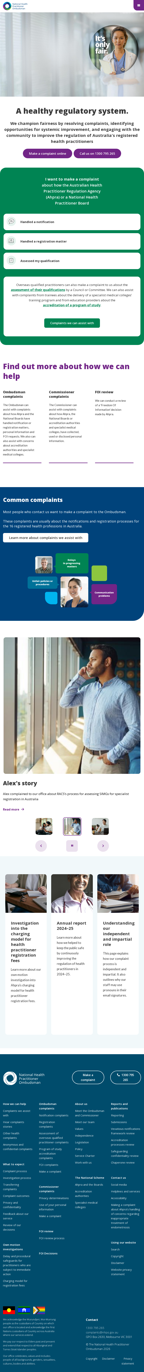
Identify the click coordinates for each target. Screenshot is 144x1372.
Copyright (117, 1256)
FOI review (46, 1231)
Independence (84, 1135)
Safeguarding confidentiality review (125, 1153)
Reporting (117, 1115)
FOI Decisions (48, 1253)
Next (103, 846)
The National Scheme (89, 1177)
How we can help (14, 1104)
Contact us (118, 1177)
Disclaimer (117, 1263)
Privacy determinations (54, 1198)
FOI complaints (48, 1165)
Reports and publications (119, 1106)
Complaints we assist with (16, 1113)
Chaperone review (123, 1162)
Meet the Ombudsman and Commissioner (89, 1113)
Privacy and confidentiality (12, 1205)
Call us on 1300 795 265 (97, 153)
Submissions (119, 1122)
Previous (41, 846)
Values (79, 1129)
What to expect (13, 1164)
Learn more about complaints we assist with (45, 537)
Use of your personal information (52, 1207)
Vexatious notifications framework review (125, 1131)
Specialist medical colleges (86, 1205)
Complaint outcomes (16, 1196)
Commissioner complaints (49, 1189)
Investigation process (17, 1178)
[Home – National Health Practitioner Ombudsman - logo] (15, 6)
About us (81, 1104)
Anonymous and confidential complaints (17, 1147)
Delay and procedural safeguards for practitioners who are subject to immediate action (17, 1265)
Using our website (123, 1242)
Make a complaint (88, 1077)
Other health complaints (11, 1135)
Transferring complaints (11, 1187)
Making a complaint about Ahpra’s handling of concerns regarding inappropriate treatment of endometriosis (125, 1216)
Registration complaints (47, 1124)
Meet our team (84, 1122)
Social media (119, 1184)
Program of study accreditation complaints (50, 1153)
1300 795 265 (128, 1078)
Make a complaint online (47, 153)
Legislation (82, 1142)
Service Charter (85, 1156)
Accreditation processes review (122, 1142)
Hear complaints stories (13, 1124)
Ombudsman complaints (47, 1106)
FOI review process (51, 1238)
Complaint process (15, 1171)
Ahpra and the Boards (89, 1184)
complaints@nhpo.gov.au (102, 1332)
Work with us (83, 1162)
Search (115, 1249)
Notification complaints (53, 1115)
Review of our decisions (12, 1227)
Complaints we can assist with (72, 323)
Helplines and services (125, 1191)
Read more (11, 809)
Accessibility (119, 1198)
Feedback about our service (16, 1216)
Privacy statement (128, 1361)
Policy (78, 1149)
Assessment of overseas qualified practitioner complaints (54, 1137)
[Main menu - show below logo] (139, 5)
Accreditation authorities (83, 1193)
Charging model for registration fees (15, 1283)
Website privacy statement (121, 1272)
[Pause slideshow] (72, 846)
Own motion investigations (13, 1247)
